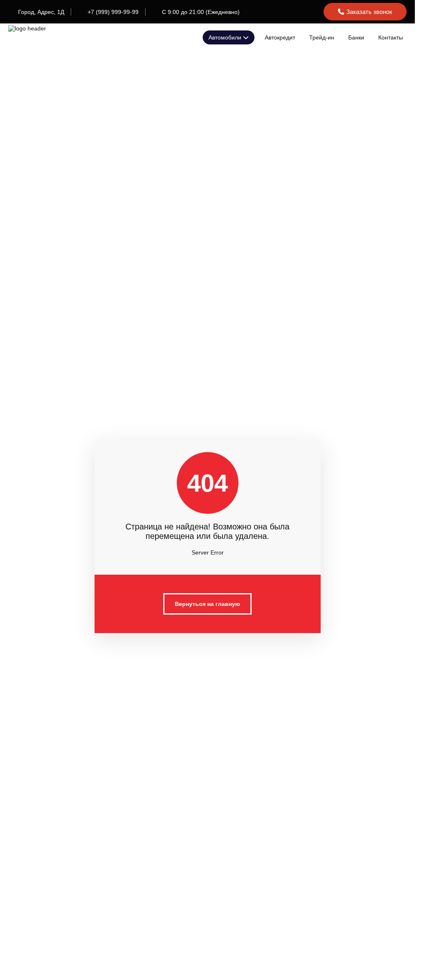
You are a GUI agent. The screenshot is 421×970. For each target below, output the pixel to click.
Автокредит (280, 37)
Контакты (390, 37)
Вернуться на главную (207, 604)
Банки (356, 37)
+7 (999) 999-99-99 (113, 12)
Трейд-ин (321, 37)
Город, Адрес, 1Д (41, 12)
